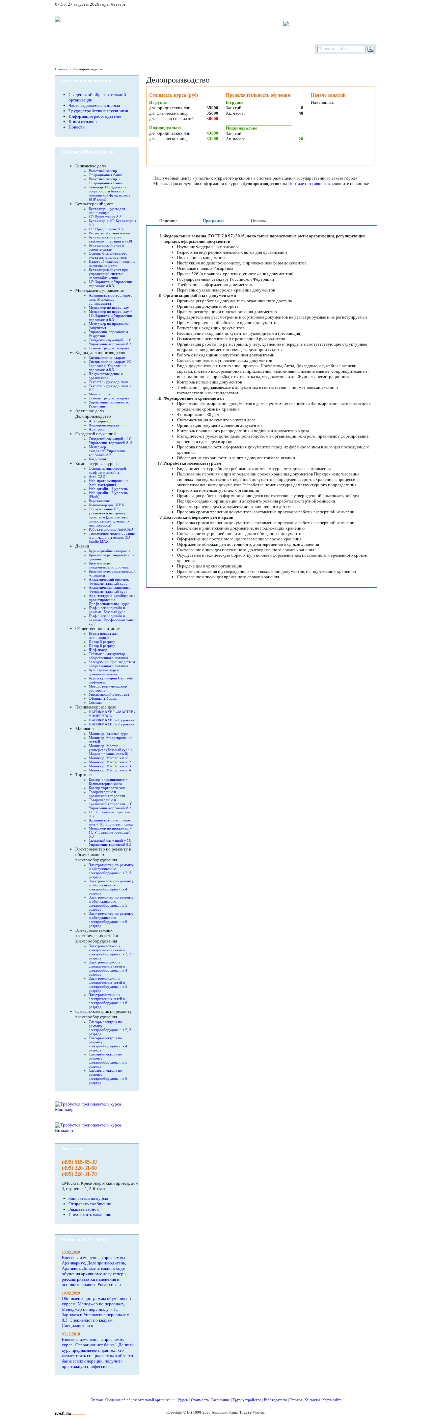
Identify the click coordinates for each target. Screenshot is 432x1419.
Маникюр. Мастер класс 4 (110, 770)
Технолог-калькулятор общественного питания (108, 656)
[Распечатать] (231, 153)
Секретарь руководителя (108, 382)
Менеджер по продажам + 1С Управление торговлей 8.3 (110, 832)
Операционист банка (106, 175)
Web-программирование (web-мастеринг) (108, 483)
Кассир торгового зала (107, 788)
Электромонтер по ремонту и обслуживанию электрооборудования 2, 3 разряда (111, 871)
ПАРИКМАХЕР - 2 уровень (111, 724)
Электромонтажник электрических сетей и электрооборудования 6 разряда (108, 1001)
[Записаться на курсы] (173, 153)
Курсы (183, 1400)
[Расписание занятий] (212, 49)
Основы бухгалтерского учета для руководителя (108, 255)
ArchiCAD (97, 476)
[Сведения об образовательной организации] (91, 49)
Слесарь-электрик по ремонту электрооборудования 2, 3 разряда (110, 1028)
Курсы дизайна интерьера (109, 551)
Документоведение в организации (106, 376)
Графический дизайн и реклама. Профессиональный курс (112, 620)
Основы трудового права (109, 348)
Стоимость (200, 1400)
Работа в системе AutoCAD (111, 529)
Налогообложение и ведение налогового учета (112, 263)
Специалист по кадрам (107, 357)
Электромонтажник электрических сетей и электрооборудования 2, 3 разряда (110, 952)
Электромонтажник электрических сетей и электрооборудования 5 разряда (108, 984)
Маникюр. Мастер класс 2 (110, 762)
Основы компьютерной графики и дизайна (107, 470)
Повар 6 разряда (102, 646)
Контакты (312, 1400)
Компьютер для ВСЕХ (106, 505)
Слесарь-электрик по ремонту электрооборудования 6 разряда (108, 1076)
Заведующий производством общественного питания (112, 664)
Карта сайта (332, 1400)
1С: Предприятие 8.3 (106, 229)
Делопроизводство (104, 425)
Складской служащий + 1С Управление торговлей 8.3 (110, 342)
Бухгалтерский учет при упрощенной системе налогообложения (108, 273)
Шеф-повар (98, 650)
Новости (77, 127)
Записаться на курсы (88, 1198)
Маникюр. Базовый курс (108, 733)
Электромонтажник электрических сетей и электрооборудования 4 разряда (108, 968)
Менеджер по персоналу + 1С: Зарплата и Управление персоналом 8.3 (111, 315)
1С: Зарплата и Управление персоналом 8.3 (111, 284)
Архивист (97, 429)
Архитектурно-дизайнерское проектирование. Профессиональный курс (112, 600)
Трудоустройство (247, 1400)
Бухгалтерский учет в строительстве (106, 247)
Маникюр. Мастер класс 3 (110, 766)
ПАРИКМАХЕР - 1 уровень (111, 720)
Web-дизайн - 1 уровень (108, 489)
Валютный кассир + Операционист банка (106, 181)
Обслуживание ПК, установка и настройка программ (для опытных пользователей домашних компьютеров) (109, 517)
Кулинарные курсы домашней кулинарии (106, 672)
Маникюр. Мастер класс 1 (110, 758)
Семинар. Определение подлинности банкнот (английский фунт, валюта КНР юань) (109, 193)
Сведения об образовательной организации (140, 1400)
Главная (61, 69)
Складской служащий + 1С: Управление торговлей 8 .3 (110, 441)
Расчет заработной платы (109, 233)
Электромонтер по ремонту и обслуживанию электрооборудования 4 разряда (111, 887)
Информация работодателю (95, 116)
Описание (168, 220)
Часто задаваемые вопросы (94, 105)
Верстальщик (99, 501)
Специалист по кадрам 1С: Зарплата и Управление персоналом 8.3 (110, 365)
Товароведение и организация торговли (107, 794)
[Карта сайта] (357, 4)
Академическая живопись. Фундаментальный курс (110, 589)
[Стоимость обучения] (165, 49)
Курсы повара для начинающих (103, 635)
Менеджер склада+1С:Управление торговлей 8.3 (107, 451)
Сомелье (95, 702)
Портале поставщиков (309, 183)
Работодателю (275, 1400)
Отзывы (258, 220)
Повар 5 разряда (102, 641)
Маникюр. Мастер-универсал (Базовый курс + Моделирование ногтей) (110, 750)
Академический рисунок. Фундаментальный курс (109, 581)
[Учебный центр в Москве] (263, 49)
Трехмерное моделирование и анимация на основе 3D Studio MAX (112, 537)
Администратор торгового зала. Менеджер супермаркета (111, 299)
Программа (213, 220)
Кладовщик (98, 459)
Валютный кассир (103, 171)
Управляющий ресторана (109, 694)
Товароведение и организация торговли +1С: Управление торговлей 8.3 (111, 804)
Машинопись (99, 394)
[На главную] (64, 49)
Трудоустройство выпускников (98, 110)
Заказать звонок (84, 1209)
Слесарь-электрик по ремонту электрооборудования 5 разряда (108, 1060)
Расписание (220, 1400)
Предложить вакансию (90, 1214)
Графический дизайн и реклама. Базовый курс (107, 610)
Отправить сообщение (90, 1203)
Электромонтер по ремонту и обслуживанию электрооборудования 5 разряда (111, 903)
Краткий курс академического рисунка (109, 565)
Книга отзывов (83, 121)
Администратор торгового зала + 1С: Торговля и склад (111, 822)
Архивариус (99, 421)
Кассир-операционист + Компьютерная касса (108, 781)
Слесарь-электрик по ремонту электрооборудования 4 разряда (108, 1044)
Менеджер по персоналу (109, 307)
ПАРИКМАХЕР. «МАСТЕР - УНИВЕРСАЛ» (112, 714)
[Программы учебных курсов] (128, 49)
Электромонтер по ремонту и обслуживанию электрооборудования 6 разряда (111, 919)
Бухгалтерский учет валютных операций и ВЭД (110, 239)
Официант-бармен (103, 698)
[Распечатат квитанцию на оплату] (289, 153)
